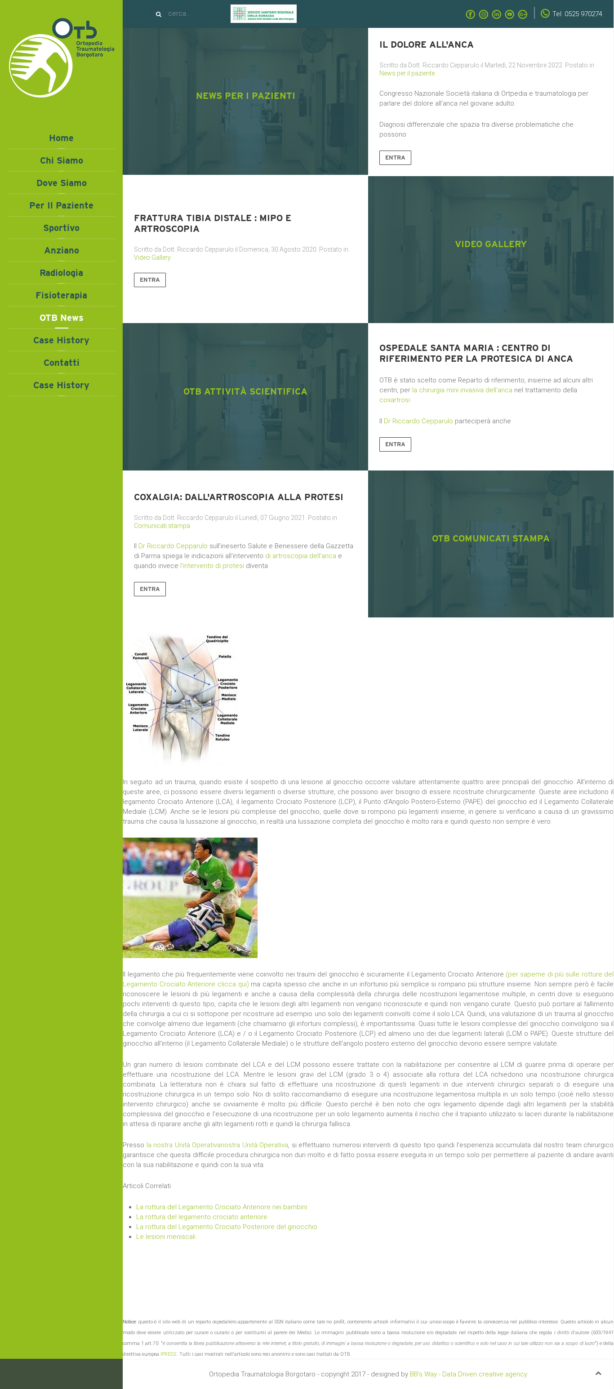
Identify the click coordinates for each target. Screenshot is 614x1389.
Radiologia (61, 272)
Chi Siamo (61, 160)
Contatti (62, 362)
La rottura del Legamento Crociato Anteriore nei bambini (221, 1207)
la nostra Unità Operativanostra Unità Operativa (217, 1145)
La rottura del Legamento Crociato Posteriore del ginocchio (226, 1227)
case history (61, 385)
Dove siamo (61, 183)
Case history (61, 340)
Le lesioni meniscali (166, 1237)
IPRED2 (168, 1354)
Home (61, 138)
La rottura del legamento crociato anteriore (201, 1217)
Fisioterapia (61, 295)
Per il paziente (61, 205)
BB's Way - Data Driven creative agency (468, 1374)
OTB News (62, 317)
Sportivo (61, 227)
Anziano (61, 250)
